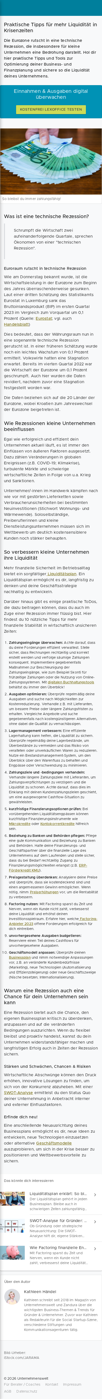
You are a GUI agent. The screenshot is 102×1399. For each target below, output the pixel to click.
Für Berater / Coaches (22, 1384)
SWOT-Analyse (18, 1093)
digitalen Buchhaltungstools (71, 682)
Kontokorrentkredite (57, 824)
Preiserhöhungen (44, 892)
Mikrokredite (19, 824)
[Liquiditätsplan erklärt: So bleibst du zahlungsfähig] (51, 1201)
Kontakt (51, 1384)
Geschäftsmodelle (54, 1143)
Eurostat (44, 319)
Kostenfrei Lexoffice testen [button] (51, 109)
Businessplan (20, 957)
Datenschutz (26, 1391)
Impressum (72, 1384)
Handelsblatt (16, 324)
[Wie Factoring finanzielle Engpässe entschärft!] (51, 1255)
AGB (7, 1391)
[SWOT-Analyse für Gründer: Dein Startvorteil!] (51, 1228)
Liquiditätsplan (61, 574)
